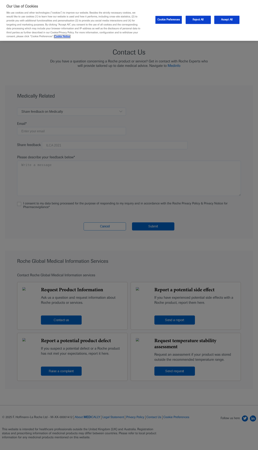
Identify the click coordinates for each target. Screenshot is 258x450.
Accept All (227, 19)
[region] (129, 20)
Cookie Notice (62, 36)
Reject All (198, 19)
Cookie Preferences (168, 19)
